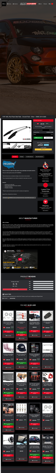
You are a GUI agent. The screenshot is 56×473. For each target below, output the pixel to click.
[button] (30, 131)
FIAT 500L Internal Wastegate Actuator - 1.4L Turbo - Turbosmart (8, 446)
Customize (16, 3)
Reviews (21, 156)
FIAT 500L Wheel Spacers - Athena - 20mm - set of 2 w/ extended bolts (8, 323)
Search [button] (45, 3)
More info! (51, 130)
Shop (4, 3)
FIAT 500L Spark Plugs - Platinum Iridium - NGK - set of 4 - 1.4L (21, 415)
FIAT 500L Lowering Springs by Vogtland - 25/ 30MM (8, 355)
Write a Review (15, 289)
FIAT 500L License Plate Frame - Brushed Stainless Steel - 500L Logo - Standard (48, 355)
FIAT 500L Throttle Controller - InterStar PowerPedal (8, 415)
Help (40, 3)
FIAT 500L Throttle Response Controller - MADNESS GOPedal (34, 355)
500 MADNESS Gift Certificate (21, 323)
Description (15, 156)
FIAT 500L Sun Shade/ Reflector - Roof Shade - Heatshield (21, 446)
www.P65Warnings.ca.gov (29, 197)
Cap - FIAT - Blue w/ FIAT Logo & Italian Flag (21, 355)
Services (9, 3)
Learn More (46, 144)
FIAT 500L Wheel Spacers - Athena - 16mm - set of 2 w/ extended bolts (48, 415)
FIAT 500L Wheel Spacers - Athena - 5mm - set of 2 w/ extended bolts (21, 384)
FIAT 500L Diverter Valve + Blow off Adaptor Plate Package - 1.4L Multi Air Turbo (47, 385)
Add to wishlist (48, 137)
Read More (45, 196)
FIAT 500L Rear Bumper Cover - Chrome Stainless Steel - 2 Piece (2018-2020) (34, 446)
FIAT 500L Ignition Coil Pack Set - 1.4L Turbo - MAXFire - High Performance (35, 384)
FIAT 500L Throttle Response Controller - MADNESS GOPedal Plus (34, 415)
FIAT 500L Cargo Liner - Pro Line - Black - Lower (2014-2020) (8, 384)
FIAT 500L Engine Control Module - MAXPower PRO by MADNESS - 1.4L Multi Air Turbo (34, 324)
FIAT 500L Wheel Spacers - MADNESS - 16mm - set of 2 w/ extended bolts (48, 446)
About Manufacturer (39, 156)
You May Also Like (29, 156)
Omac (52, 134)
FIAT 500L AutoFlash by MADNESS (47, 323)
